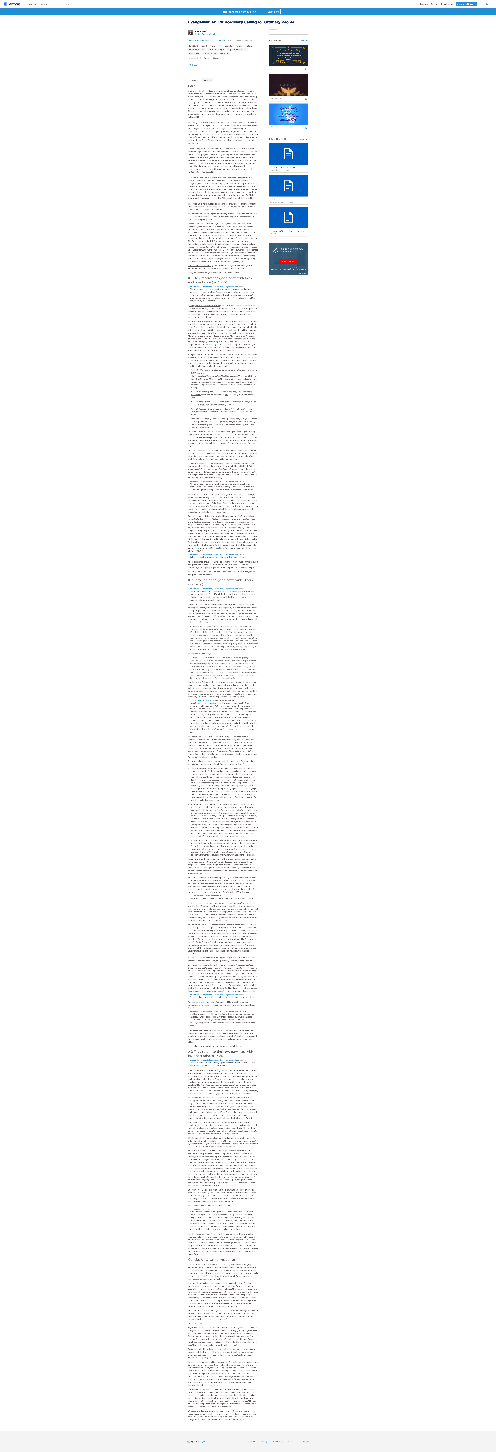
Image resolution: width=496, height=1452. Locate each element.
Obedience (212, 49)
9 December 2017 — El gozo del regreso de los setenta (294, 231)
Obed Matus (275, 234)
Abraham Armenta (277, 202)
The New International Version (201, 896)
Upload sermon (447, 4)
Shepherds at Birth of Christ (237, 49)
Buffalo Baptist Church (205, 34)
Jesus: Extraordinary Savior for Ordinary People (206, 40)
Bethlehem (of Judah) (196, 49)
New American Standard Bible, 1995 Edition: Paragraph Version (214, 287)
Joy (220, 46)
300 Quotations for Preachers (201, 700)
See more (304, 40)
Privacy (276, 1441)
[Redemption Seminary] (288, 259)
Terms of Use (291, 1441)
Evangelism (229, 46)
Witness (249, 46)
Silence (273, 199)
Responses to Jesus (209, 53)
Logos (202, 1441)
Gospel (204, 46)
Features (424, 4)
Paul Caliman (275, 170)
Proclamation (194, 53)
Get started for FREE (466, 4)
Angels (221, 49)
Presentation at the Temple (282, 167)
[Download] (306, 69)
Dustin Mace (200, 31)
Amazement (224, 53)
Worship (240, 46)
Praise (213, 46)
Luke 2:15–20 (193, 46)
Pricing (434, 4)
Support (306, 1441)
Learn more (273, 11)
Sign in (488, 4)
